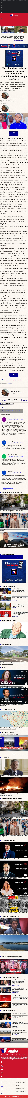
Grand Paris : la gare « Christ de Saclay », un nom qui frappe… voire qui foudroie (12, 663)
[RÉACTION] (13, 878)
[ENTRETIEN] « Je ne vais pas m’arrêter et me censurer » (13, 895)
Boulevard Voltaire (15, 999)
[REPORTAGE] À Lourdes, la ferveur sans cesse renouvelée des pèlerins (11, 511)
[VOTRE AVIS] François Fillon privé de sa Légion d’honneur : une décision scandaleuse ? (11, 776)
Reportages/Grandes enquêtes (12, 492)
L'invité (4, 667)
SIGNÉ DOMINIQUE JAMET (9, 620)
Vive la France (6, 644)
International (8, 101)
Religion (13, 101)
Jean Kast (14, 607)
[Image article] (7, 29)
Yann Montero (15, 992)
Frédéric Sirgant (15, 600)
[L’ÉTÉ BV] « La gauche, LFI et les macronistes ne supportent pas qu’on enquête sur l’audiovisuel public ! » (13, 686)
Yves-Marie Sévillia (15, 985)
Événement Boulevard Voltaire (12, 957)
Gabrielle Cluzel (15, 1019)
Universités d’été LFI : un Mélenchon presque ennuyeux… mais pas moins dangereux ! (20, 36)
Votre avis (5, 757)
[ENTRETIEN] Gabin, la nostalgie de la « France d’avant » (13, 912)
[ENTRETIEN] (12, 859)
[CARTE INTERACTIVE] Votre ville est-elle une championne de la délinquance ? (11, 728)
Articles (4, 101)
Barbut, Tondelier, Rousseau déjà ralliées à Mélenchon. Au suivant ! (7, 36)
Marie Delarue (15, 592)
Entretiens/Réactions (9, 840)
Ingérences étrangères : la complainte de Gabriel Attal (13, 934)
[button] (14, 549)
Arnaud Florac (15, 616)
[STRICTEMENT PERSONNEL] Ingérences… (10, 638)
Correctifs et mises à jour (10, 916)
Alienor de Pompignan (16, 1034)
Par (5, 38)
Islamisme (4, 103)
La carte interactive (8, 709)
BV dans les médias (8, 732)
